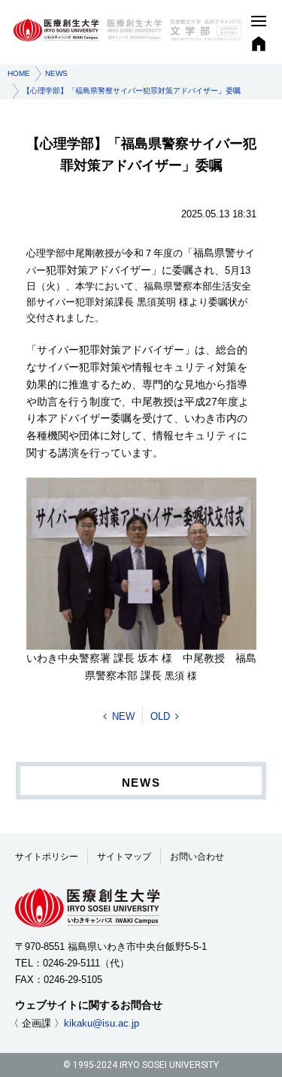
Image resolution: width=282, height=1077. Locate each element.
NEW (123, 716)
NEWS (56, 73)
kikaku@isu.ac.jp (101, 1023)
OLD (160, 716)
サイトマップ (124, 856)
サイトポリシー (46, 856)
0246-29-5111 (71, 963)
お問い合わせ (197, 856)
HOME (19, 73)
